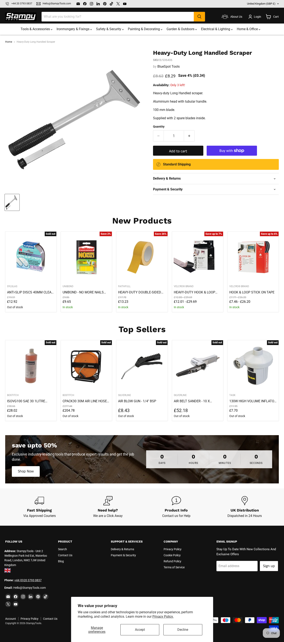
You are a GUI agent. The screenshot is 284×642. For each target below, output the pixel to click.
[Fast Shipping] (39, 507)
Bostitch (13, 395)
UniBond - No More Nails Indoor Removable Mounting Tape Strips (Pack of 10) (83, 292)
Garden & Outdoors (181, 29)
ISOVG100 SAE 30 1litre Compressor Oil (26, 401)
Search (62, 549)
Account (10, 618)
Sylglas (12, 286)
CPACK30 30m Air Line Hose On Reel (85, 401)
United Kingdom (261, 3)
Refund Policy (172, 561)
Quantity (158, 126)
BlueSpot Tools (168, 66)
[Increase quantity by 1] (189, 136)
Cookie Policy (172, 555)
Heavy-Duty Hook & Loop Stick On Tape (194, 292)
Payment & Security (123, 555)
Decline (182, 630)
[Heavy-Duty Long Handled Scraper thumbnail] (12, 202)
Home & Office (248, 29)
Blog (61, 561)
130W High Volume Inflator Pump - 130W (252, 401)
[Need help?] (108, 507)
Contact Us (65, 555)
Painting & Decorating (144, 29)
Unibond (68, 286)
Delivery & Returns (122, 549)
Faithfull (124, 286)
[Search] (199, 16)
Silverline (124, 395)
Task (232, 395)
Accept (140, 630)
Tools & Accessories (36, 29)
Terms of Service (174, 567)
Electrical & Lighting (216, 29)
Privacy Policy (173, 549)
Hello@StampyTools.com (57, 3)
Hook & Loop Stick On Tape (251, 292)
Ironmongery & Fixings (73, 29)
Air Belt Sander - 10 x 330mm (192, 401)
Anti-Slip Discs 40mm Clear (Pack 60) (30, 292)
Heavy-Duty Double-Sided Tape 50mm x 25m (139, 292)
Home (8, 42)
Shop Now (26, 471)
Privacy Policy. (163, 616)
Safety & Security (109, 29)
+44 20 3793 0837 (21, 3)
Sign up (269, 566)
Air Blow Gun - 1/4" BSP (137, 401)
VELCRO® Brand (184, 286)
